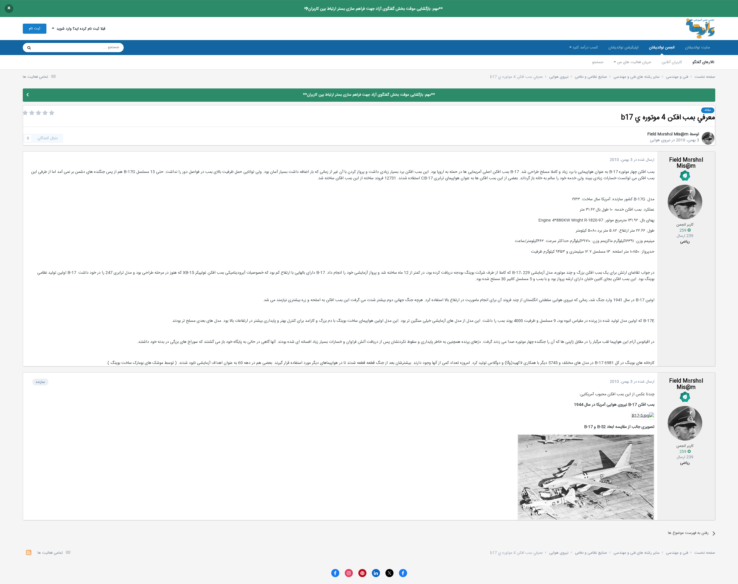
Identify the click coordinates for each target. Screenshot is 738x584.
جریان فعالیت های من (633, 62)
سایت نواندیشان (697, 47)
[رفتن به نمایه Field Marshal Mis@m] (708, 138)
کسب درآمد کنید (584, 47)
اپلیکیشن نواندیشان (623, 47)
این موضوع (51, 47)
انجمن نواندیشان (662, 47)
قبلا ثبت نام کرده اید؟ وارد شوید (79, 29)
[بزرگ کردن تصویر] (642, 416)
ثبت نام (34, 28)
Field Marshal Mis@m (667, 134)
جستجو (597, 62)
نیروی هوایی (660, 140)
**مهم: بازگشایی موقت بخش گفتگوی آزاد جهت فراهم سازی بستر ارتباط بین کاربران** (373, 8)
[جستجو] (29, 47)
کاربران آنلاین (672, 62)
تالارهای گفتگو (703, 62)
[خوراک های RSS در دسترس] (29, 553)
